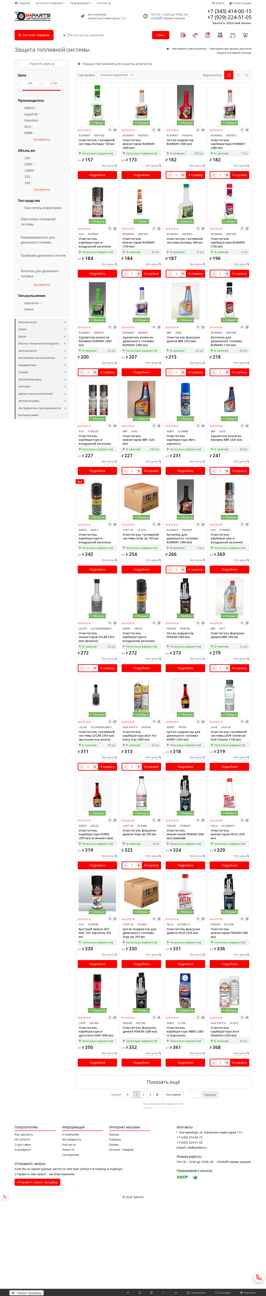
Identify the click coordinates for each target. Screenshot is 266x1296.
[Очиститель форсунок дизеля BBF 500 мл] (229, 596)
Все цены (108, 165)
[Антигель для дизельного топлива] (42, 266)
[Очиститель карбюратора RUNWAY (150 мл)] (229, 202)
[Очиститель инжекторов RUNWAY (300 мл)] (141, 103)
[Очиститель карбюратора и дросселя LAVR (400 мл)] (97, 991)
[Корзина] (245, 35)
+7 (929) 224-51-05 (229, 17)
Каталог (35, 35)
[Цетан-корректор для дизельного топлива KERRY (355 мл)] (185, 695)
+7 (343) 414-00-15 (229, 11)
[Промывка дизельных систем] (42, 250)
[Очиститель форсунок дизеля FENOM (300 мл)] (141, 991)
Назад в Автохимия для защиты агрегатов (117, 63)
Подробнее (97, 175)
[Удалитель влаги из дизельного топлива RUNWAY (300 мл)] (141, 301)
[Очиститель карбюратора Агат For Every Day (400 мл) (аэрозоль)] (141, 695)
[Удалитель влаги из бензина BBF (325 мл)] (229, 399)
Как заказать (24, 1134)
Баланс (114, 1145)
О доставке (23, 1145)
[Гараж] (220, 35)
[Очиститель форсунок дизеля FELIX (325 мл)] (185, 892)
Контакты (104, 3)
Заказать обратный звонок (231, 23)
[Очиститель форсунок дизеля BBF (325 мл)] (185, 301)
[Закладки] (208, 35)
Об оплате (22, 1139)
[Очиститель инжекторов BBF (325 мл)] (141, 399)
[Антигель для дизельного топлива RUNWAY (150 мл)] (229, 301)
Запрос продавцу (28, 1293)
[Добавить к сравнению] (115, 130)
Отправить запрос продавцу (37, 1182)
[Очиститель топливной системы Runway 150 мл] (97, 103)
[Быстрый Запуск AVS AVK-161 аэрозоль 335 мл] (97, 892)
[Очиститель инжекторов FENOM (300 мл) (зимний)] (185, 794)
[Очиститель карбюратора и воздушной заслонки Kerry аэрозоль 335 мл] (141, 596)
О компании (70, 1134)
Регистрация (242, 3)
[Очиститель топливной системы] (42, 214)
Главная (24, 3)
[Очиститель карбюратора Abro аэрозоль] (185, 399)
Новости (68, 1149)
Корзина (115, 1139)
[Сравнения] (195, 35)
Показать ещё (163, 1081)
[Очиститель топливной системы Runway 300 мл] (185, 202)
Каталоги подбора (49, 3)
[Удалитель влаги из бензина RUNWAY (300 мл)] (97, 301)
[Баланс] (233, 35)
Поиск (160, 35)
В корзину (195, 175)
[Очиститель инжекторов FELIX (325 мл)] (229, 794)
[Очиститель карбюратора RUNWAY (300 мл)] (229, 103)
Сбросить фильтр (41, 64)
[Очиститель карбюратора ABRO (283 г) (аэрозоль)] (185, 991)
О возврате (23, 1149)
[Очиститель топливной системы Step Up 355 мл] (141, 498)
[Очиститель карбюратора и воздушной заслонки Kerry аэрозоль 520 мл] (97, 498)
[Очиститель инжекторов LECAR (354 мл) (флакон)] (97, 596)
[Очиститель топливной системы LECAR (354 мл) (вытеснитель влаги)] (97, 695)
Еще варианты (42, 139)
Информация (79, 3)
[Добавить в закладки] (110, 130)
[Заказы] (183, 35)
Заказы (114, 1134)
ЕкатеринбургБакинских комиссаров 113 (107, 16)
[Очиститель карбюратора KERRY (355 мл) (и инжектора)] (97, 794)
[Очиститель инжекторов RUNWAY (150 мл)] (141, 202)
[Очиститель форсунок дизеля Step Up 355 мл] (141, 794)
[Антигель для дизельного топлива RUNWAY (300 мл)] (185, 498)
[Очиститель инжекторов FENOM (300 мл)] (229, 892)
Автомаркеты (71, 1139)
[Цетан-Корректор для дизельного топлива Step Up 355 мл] (141, 892)
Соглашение (70, 1155)
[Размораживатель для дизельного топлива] (42, 232)
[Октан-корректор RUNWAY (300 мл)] (185, 103)
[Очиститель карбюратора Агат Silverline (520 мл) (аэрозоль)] (229, 991)
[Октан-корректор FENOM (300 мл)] (185, 596)
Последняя (173, 1094)
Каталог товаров (121, 1149)
